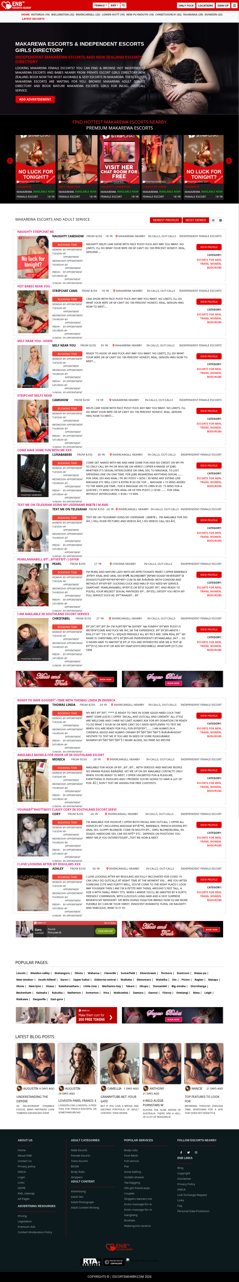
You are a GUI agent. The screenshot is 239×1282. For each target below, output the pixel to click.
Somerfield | (129, 973)
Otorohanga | (199, 986)
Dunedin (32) (214, 14)
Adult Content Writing (85, 1207)
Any (113, 5)
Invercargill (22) (88, 14)
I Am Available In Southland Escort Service (53, 614)
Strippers (77, 1177)
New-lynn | (36, 986)
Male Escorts (79, 1150)
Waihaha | (127, 979)
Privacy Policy (186, 1184)
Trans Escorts (79, 1161)
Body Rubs (78, 1172)
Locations (205, 5)
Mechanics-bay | (112, 986)
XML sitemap (26, 1193)
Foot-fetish (131, 1155)
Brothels (129, 1220)
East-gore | (58, 999)
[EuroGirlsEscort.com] (142, 1262)
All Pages (24, 1199)
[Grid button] (221, 220)
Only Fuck (186, 5)
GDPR (21, 1188)
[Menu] (234, 5)
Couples (129, 1193)
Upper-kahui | (82, 979)
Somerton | (93, 992)
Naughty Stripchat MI (35, 232)
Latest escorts (33, 19)
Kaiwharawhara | (70, 986)
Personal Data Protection (193, 1211)
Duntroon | (184, 973)
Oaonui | (154, 992)
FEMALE (99, 5)
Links (21, 1182)
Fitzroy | (168, 992)
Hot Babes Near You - (34, 286)
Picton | (186, 979)
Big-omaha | (180, 986)
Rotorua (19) (40, 14)
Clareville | (111, 973)
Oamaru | (139, 992)
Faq (179, 1205)
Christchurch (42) (168, 14)
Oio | (175, 979)
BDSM (75, 1166)
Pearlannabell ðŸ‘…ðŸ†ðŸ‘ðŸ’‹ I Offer (48, 559)
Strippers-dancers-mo (138, 1199)
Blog (180, 1168)
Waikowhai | (122, 992)
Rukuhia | (58, 992)
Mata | (197, 992)
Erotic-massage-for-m (138, 1209)
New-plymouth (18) (140, 14)
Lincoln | (22, 973)
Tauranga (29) (193, 14)
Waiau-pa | (201, 973)
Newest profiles (166, 220)
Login (21, 1177)
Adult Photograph (82, 1202)
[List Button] (213, 220)
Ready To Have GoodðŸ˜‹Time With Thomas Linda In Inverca (66, 700)
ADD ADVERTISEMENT (35, 99)
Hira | (107, 992)
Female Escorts (80, 1155)
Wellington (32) (62, 14)
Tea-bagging (132, 1182)
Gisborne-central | (106, 979)
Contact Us (25, 1161)
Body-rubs (131, 1150)
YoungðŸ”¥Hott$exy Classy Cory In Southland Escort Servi (67, 809)
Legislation (25, 1221)
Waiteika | (163, 979)
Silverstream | (149, 973)
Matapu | (214, 979)
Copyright (183, 1173)
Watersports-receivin (137, 1226)
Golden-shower (134, 1177)
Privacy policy (26, 1166)
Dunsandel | (161, 986)
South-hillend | (48, 979)
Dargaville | (40, 999)
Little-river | (91, 986)
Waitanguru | (63, 973)
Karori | (65, 979)
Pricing (22, 1216)
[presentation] (10, 161)
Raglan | (200, 979)
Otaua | (51, 986)
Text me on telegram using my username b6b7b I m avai (62, 505)
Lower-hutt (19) (113, 14)
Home (25, 14)
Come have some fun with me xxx (44, 450)
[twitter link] (181, 1152)
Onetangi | (183, 992)
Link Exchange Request (192, 1195)
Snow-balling (132, 1172)
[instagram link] (196, 1152)
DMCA (22, 1172)
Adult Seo (77, 1196)
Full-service (131, 1161)
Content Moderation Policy (35, 1232)
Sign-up (223, 5)
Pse (126, 1166)
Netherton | (75, 992)
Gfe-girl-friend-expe (137, 1188)
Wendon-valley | (41, 973)
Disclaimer (184, 1178)
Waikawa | (23, 999)
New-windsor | (26, 979)
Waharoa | (95, 973)
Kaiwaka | (42, 992)
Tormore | (167, 973)
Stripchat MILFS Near (34, 395)
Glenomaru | (145, 979)
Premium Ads (26, 1227)
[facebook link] (188, 1152)
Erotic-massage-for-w (138, 1204)
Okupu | (144, 986)
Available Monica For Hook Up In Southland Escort (60, 755)
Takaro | (131, 986)
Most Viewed (196, 220)
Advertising (78, 1191)
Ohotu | (80, 973)
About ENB (25, 1155)
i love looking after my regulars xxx (49, 864)
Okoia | (21, 986)
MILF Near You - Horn (34, 341)
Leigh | (209, 992)
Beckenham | (25, 992)
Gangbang (131, 1215)
